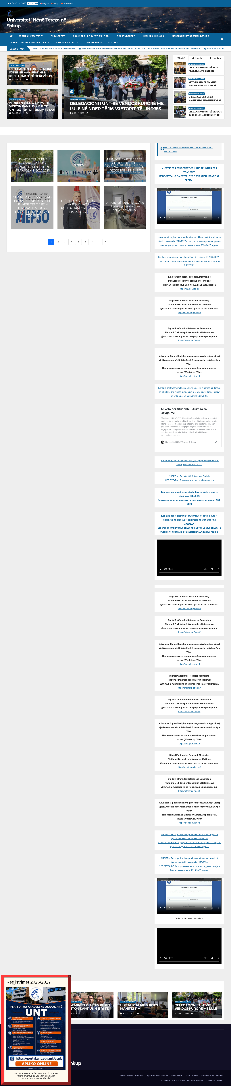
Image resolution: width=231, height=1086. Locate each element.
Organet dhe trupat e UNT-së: (91, 36)
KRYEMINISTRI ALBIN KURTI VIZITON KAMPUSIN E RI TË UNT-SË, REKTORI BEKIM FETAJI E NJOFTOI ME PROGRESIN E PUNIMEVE (31, 110)
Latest (182, 58)
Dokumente (93, 43)
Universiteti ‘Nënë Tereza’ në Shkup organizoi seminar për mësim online (124, 206)
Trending (216, 58)
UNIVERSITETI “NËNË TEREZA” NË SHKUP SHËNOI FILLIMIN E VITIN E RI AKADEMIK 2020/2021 (32, 165)
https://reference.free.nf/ (189, 340)
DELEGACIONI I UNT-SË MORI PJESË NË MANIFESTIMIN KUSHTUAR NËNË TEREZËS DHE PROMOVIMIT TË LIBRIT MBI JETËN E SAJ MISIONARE (32, 76)
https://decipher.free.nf (189, 376)
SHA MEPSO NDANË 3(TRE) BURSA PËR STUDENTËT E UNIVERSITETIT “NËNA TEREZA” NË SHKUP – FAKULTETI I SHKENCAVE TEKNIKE (32, 206)
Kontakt (112, 43)
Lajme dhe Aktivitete (67, 43)
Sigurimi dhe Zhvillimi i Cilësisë (28, 43)
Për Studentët (126, 36)
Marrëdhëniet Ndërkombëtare (190, 36)
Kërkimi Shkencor (154, 36)
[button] (222, 39)
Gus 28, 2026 (18, 79)
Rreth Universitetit (31, 36)
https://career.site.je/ (189, 289)
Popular (199, 58)
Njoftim (78, 165)
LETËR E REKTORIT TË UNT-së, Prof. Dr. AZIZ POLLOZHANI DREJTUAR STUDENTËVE (78, 206)
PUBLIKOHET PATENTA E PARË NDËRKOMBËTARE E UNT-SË (99, 106)
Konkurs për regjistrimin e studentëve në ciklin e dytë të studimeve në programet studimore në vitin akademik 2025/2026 (189, 520)
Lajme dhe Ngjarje (17, 65)
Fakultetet (58, 36)
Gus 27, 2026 (18, 113)
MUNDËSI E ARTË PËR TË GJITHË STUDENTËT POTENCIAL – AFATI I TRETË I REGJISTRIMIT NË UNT (125, 165)
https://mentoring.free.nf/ (189, 313)
